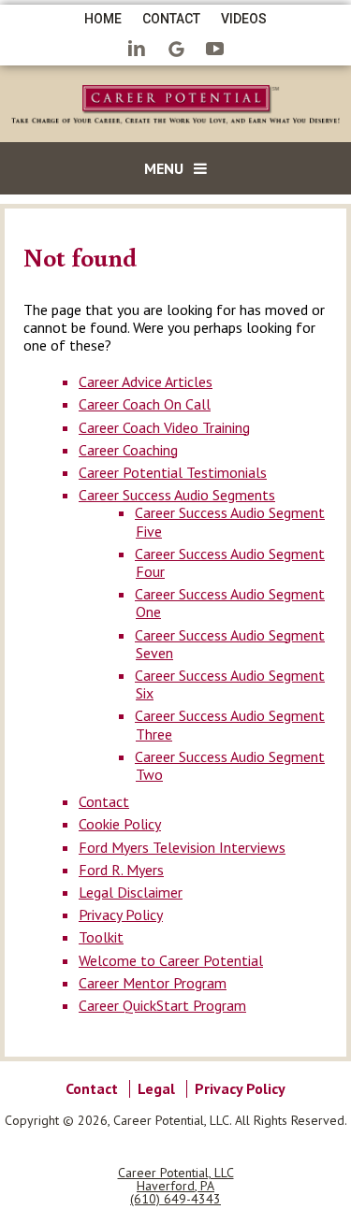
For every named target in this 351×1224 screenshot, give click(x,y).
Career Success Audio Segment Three (230, 724)
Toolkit (101, 937)
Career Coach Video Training (164, 427)
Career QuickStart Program (162, 1005)
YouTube (215, 50)
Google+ (176, 50)
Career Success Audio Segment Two (230, 765)
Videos (244, 18)
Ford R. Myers (121, 869)
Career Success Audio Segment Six (230, 684)
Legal (156, 1088)
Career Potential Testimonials (173, 472)
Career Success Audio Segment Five (230, 521)
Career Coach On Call (145, 404)
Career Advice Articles (145, 381)
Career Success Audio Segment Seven (230, 644)
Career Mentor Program (153, 982)
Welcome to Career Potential (171, 960)
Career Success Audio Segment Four (230, 562)
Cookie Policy (120, 823)
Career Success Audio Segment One (230, 602)
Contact (171, 18)
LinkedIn (136, 50)
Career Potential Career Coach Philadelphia (175, 107)
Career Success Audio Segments (177, 494)
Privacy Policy (121, 914)
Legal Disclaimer (131, 892)
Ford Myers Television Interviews (182, 847)
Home (103, 18)
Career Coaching (128, 449)
